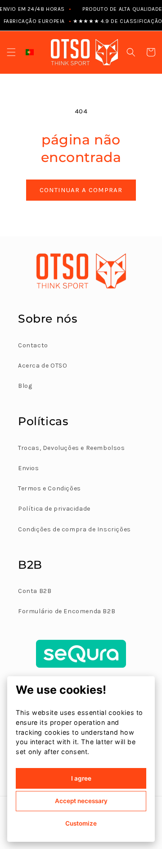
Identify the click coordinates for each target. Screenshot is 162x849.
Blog (25, 386)
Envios (28, 468)
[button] (11, 52)
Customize (81, 823)
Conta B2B (34, 591)
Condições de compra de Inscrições (74, 529)
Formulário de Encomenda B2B (66, 611)
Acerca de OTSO (42, 365)
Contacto (33, 345)
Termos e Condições (49, 488)
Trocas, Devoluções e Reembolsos (71, 448)
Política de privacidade (54, 508)
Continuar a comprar (81, 190)
